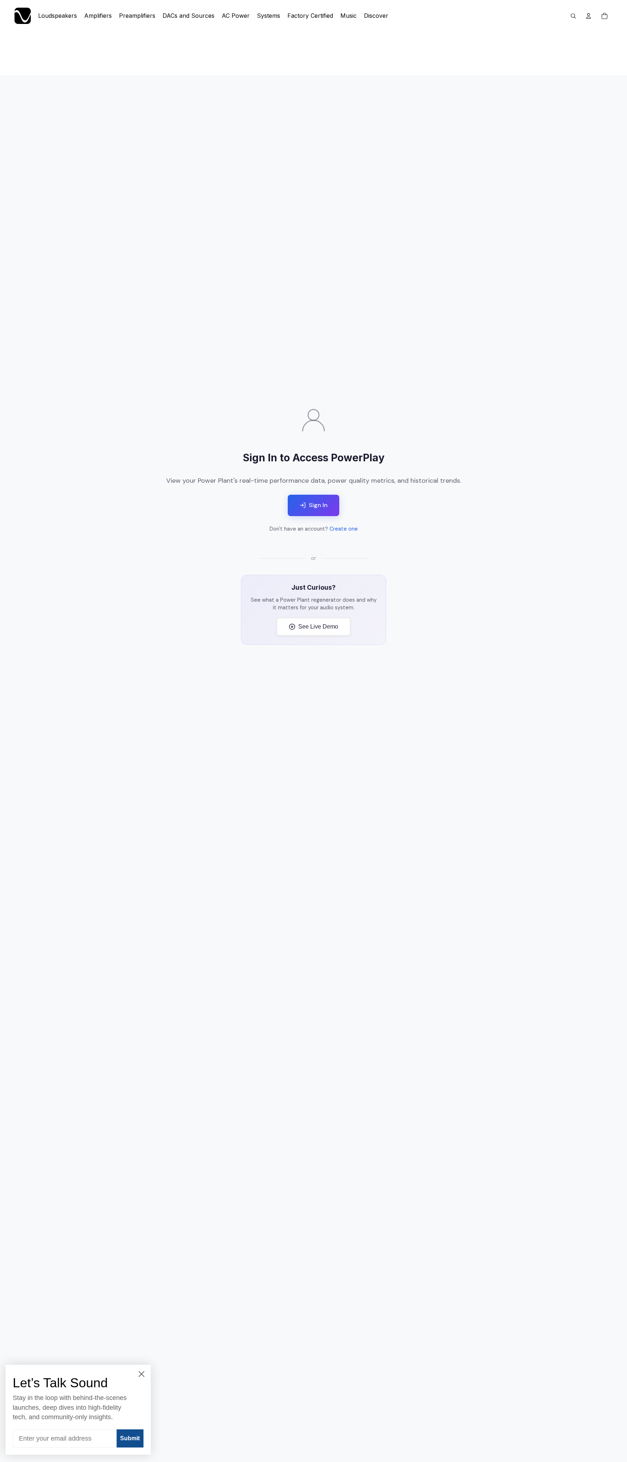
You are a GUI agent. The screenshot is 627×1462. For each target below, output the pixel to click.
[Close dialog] (143, 1374)
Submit (132, 1438)
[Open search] (573, 16)
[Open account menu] (589, 16)
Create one (343, 529)
